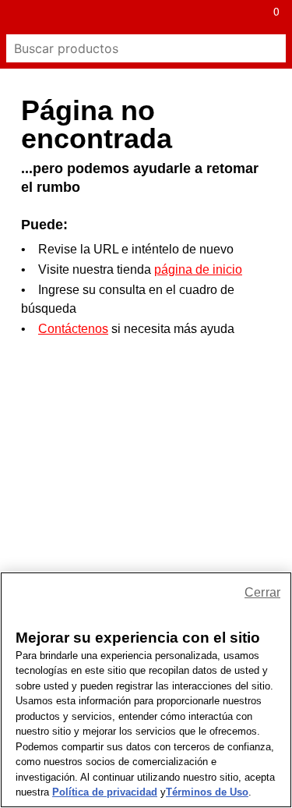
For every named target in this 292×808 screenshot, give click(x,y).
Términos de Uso (207, 792)
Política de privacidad (104, 792)
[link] (129, 17)
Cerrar (262, 592)
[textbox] (132, 48)
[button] (17, 17)
